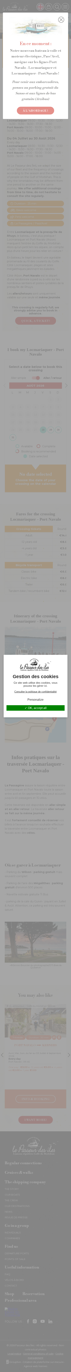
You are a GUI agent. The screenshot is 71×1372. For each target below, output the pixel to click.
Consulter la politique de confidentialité (35, 691)
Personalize (35, 699)
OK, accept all (37, 708)
